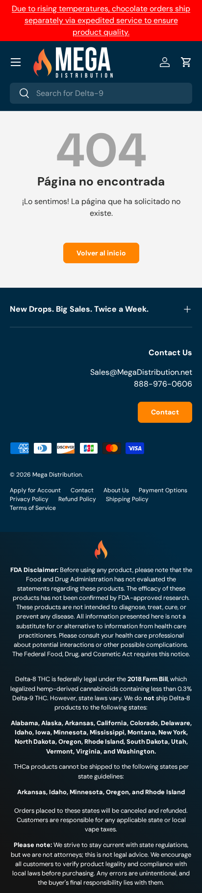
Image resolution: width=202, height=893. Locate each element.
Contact (165, 412)
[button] (186, 62)
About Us (116, 490)
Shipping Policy (127, 499)
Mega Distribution (57, 475)
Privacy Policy (29, 499)
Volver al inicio (101, 253)
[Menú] (15, 62)
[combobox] (101, 93)
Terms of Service (33, 508)
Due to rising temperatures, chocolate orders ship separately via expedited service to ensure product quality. (101, 20)
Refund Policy (77, 499)
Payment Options (163, 490)
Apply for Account (35, 490)
